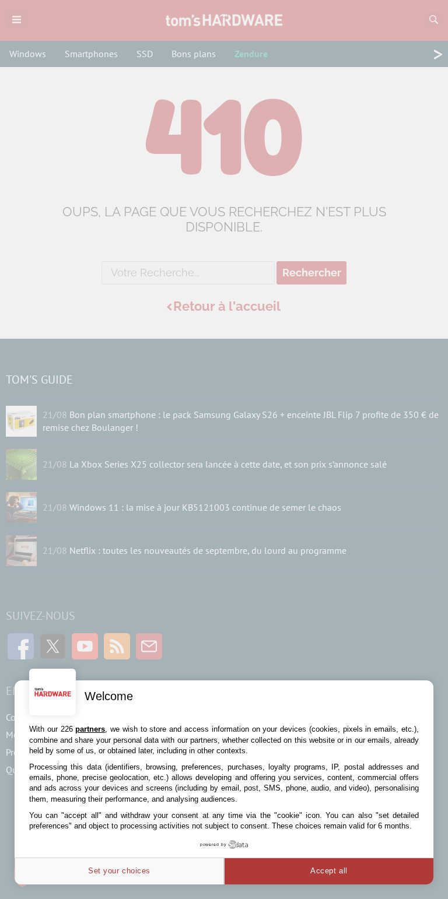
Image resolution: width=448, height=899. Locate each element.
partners (90, 729)
